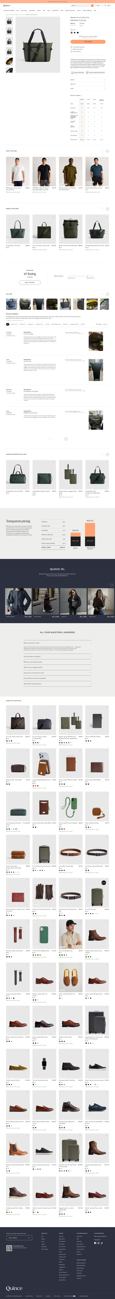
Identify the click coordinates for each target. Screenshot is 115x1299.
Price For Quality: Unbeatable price (73, 359)
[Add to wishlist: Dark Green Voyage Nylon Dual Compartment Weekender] (106, 462)
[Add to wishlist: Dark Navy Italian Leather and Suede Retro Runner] (106, 1092)
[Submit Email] (28, 1237)
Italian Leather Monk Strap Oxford (40, 1038)
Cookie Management (83, 1296)
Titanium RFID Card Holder (93, 736)
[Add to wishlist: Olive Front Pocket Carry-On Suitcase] (54, 837)
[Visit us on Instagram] (98, 1243)
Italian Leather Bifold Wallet (93, 779)
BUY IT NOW (28, 616)
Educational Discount (64, 1274)
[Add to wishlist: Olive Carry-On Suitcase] (106, 880)
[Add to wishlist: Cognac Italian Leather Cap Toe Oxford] (27, 1008)
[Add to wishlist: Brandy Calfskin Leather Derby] (80, 1008)
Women (43, 1238)
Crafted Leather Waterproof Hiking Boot (67, 1122)
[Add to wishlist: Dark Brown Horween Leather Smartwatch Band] (27, 921)
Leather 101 (61, 1259)
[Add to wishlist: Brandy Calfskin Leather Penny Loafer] (106, 1179)
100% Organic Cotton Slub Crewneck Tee (13, 188)
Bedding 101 (62, 1264)
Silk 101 (60, 1262)
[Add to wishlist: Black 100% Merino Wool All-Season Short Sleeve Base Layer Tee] (53, 159)
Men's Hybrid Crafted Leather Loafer (40, 1122)
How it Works (62, 1241)
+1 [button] (18, 829)
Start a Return (80, 1244)
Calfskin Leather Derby (65, 1037)
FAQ (78, 1238)
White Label (79, 1270)
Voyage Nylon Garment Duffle (14, 491)
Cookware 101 (62, 1256)
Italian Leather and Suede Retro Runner (94, 1122)
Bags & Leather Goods (20, 14)
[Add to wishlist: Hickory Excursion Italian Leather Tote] (27, 707)
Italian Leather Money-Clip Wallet (41, 823)
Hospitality (79, 1273)
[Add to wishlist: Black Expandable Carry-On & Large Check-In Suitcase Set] (106, 1008)
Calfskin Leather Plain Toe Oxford (39, 994)
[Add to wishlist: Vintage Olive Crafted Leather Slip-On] (27, 1051)
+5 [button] (97, 913)
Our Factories (62, 1246)
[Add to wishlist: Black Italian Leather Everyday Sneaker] (106, 1051)
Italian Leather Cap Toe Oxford (14, 1037)
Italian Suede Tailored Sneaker (41, 1165)
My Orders (79, 1241)
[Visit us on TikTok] (102, 1243)
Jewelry (43, 1244)
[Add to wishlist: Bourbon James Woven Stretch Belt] (80, 837)
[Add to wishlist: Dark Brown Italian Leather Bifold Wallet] (106, 751)
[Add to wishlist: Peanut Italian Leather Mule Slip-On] (80, 965)
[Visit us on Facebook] (95, 1243)
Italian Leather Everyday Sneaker (94, 1080)
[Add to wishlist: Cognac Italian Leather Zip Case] (106, 794)
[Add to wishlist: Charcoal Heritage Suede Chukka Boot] (80, 1051)
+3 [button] (70, 742)
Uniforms (79, 1278)
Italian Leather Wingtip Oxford (93, 994)
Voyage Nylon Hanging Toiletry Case (41, 492)
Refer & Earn (62, 1238)
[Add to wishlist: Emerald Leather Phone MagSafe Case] (54, 921)
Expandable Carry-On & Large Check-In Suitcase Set (93, 1038)
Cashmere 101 (62, 1254)
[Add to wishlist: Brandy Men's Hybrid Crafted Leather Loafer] (54, 1092)
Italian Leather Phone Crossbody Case (68, 823)
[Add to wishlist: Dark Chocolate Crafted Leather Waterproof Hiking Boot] (80, 1092)
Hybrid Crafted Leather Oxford (14, 1121)
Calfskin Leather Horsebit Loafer (41, 1208)
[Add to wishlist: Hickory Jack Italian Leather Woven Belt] (106, 837)
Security (78, 1251)
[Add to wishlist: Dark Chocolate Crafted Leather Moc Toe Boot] (27, 1179)
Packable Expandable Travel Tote (94, 245)
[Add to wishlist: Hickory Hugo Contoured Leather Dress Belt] (80, 880)
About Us (61, 1236)
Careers (61, 1269)
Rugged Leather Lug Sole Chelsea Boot (66, 1208)
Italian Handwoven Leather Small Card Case (15, 910)
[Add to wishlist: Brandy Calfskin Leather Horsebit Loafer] (54, 1179)
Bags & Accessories (10, 14)
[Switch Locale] (108, 5)
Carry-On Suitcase (90, 909)
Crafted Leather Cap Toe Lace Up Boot (93, 951)
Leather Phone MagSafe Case (40, 950)
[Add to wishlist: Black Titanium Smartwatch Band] (54, 1051)
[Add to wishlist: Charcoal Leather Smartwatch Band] (27, 965)
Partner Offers (45, 1249)
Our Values (61, 1244)
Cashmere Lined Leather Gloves (41, 909)
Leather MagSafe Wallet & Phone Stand (41, 780)
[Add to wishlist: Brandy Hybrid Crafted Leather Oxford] (27, 1092)
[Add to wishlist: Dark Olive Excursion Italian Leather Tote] (53, 217)
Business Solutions (81, 1262)
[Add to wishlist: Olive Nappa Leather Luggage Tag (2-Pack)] (80, 462)
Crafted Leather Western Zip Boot (93, 1165)
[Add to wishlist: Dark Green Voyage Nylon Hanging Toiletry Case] (53, 462)
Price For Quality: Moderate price (73, 411)
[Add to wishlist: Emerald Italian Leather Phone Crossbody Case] (80, 794)
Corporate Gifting (81, 1265)
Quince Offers (62, 1280)
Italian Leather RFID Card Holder (68, 779)
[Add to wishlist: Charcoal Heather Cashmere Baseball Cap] (80, 921)
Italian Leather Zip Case (92, 823)
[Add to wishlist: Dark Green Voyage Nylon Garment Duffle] (27, 462)
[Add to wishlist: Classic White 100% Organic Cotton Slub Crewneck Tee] (27, 159)
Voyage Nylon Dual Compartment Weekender (92, 492)
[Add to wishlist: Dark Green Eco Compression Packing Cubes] (27, 794)
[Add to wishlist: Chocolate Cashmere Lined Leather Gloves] (54, 880)
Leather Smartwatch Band (13, 994)
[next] (107, 151)
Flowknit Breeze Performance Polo (93, 188)
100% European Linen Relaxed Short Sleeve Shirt (67, 188)
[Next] (66, 439)
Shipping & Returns (81, 1246)
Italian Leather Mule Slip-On (67, 994)
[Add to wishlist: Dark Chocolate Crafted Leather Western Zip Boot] (106, 1136)
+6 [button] (44, 870)
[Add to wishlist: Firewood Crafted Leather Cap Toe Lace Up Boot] (106, 921)
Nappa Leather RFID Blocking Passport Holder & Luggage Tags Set (68, 737)
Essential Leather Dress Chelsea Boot (15, 1165)
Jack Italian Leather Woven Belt (94, 866)
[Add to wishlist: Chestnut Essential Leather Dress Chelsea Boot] (27, 1136)
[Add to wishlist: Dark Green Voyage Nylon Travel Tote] (27, 217)
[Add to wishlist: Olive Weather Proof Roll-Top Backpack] (80, 217)
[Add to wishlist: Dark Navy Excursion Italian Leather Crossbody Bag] (54, 707)
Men (43, 1236)
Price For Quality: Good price (72, 332)
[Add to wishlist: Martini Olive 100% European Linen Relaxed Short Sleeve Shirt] (80, 159)
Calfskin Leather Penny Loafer (93, 1208)
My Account (79, 1236)
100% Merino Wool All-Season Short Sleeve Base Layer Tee (41, 188)
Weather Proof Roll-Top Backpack (68, 245)
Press (60, 1251)
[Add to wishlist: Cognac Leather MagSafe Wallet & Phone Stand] (54, 751)
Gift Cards (44, 1246)
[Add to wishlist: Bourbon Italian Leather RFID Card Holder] (80, 751)
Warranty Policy (80, 1249)
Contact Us (79, 1254)
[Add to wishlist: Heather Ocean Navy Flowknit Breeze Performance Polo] (106, 159)
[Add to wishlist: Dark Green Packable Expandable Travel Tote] (106, 217)
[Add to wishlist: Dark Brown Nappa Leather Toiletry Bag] (27, 751)
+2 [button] (18, 872)
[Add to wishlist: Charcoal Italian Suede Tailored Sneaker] (54, 1136)
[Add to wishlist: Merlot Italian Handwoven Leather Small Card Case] (27, 880)
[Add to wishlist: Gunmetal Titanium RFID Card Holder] (106, 707)
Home (43, 1241)
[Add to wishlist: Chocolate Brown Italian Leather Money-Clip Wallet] (54, 794)
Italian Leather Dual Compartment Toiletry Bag (13, 867)
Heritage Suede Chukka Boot (67, 1080)
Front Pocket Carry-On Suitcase (41, 866)
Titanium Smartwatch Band (40, 1080)
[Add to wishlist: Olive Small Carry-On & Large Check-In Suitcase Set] (80, 1136)
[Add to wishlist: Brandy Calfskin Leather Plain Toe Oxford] (54, 965)
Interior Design (80, 1268)
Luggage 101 (62, 1267)
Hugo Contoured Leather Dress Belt (68, 910)
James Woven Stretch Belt (66, 866)
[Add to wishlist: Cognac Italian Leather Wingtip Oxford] (106, 965)
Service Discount (63, 1272)
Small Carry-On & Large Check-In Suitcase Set (68, 1165)
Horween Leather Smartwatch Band (14, 951)
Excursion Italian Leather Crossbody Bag (39, 737)
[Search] (92, 5)
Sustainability (62, 1249)
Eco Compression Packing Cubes (13, 823)
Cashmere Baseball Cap (65, 950)
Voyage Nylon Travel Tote (13, 245)
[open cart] (105, 5)
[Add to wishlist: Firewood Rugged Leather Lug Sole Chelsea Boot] (80, 1179)
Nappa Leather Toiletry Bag (13, 779)
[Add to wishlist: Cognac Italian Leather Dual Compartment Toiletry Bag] (27, 837)
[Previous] (102, 151)
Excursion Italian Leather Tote (41, 245)
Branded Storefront (81, 1275)
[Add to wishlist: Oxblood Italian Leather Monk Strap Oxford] (54, 1008)
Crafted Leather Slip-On (13, 1080)
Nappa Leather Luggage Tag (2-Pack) (68, 492)
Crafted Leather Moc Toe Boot (14, 1208)
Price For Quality (58, 276)
